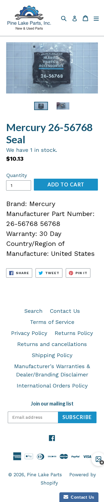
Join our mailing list (52, 404)
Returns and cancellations (52, 344)
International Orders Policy (52, 385)
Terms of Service (52, 322)
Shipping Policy (52, 355)
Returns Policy (74, 333)
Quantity (16, 175)
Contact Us (65, 311)
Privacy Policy (29, 333)
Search (33, 311)
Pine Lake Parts (44, 474)
